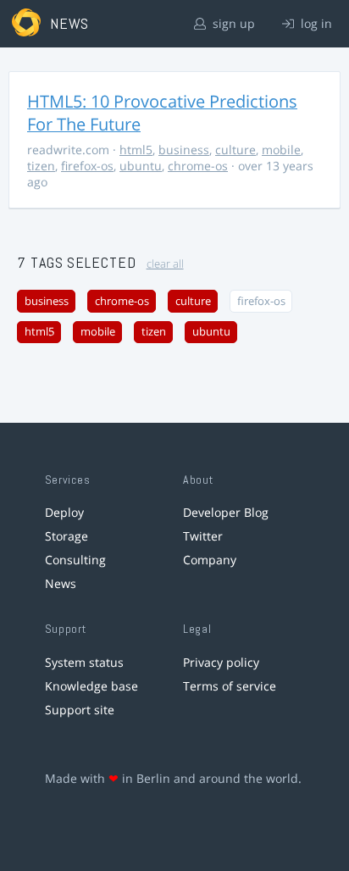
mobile (281, 149)
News (60, 583)
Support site (79, 710)
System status (84, 662)
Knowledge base (91, 686)
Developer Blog (226, 512)
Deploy (64, 512)
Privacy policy (221, 662)
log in (314, 23)
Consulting (75, 560)
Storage (66, 536)
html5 (135, 149)
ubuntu (140, 166)
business (183, 149)
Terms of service (229, 686)
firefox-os (87, 166)
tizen (41, 166)
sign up (232, 23)
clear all (165, 264)
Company (209, 560)
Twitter (203, 536)
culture (235, 149)
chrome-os (198, 166)
